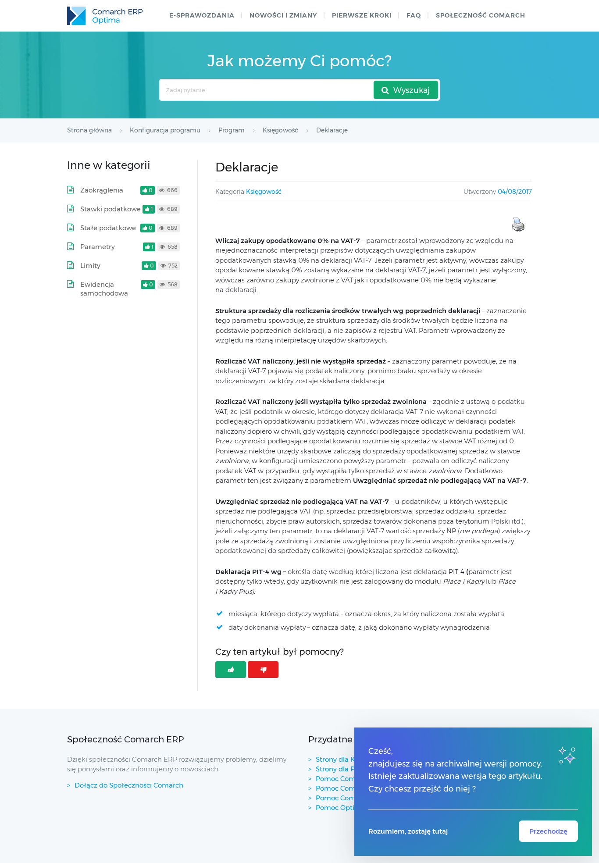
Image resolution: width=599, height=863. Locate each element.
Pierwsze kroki (362, 15)
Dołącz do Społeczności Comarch (129, 785)
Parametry (97, 246)
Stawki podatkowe (110, 209)
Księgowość (264, 192)
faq (413, 15)
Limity (90, 265)
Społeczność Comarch (480, 15)
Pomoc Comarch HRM (352, 798)
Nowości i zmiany (283, 15)
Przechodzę (548, 831)
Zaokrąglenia (101, 190)
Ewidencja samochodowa (104, 288)
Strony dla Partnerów (350, 769)
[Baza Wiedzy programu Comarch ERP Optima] (105, 16)
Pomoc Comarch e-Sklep (356, 788)
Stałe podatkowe (108, 228)
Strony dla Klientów (347, 759)
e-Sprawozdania (202, 15)
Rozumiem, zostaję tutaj (408, 831)
